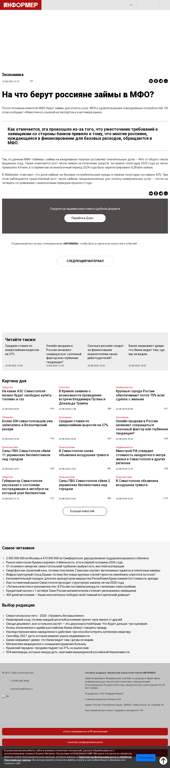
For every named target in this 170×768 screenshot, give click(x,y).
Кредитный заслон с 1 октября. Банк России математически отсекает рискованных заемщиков (71, 590)
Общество (7, 387)
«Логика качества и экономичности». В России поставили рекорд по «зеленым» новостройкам (71, 586)
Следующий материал (85, 261)
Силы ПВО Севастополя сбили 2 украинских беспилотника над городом (84, 485)
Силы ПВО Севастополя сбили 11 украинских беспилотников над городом (26, 455)
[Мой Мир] (166, 81)
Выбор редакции (18, 605)
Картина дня (14, 381)
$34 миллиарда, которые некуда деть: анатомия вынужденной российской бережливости (68, 652)
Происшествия (10, 447)
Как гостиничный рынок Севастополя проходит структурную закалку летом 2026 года (65, 582)
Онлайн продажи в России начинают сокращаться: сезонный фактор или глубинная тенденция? (63, 354)
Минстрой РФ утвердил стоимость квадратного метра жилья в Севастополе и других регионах (140, 457)
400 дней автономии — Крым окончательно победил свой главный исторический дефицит (68, 594)
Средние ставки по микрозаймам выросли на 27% (22, 349)
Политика (64, 387)
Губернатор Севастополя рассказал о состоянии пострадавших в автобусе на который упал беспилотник (25, 487)
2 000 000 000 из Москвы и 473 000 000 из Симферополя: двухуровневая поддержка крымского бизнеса (77, 558)
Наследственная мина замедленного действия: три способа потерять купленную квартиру (68, 631)
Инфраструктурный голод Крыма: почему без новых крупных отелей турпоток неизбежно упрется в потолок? (80, 574)
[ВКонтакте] (151, 81)
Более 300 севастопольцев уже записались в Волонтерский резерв (27, 425)
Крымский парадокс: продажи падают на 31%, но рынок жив (47, 648)
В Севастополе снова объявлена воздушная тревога (84, 453)
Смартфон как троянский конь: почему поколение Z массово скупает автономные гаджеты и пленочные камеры (83, 570)
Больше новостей (82, 511)
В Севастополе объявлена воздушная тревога (137, 483)
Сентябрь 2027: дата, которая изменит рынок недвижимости (48, 636)
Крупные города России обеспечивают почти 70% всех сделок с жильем (140, 395)
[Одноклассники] (156, 81)
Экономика (13, 74)
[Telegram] (161, 81)
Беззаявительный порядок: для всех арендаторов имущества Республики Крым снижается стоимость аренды (82, 578)
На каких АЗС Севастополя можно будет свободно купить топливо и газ (27, 395)
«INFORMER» (71, 243)
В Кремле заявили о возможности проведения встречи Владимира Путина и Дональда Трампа (82, 397)
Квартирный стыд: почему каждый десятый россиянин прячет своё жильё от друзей (64, 619)
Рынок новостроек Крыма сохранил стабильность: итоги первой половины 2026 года (64, 562)
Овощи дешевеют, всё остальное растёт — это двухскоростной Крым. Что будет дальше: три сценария (76, 623)
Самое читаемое (18, 548)
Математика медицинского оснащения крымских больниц (46, 644)
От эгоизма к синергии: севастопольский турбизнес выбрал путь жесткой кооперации (65, 566)
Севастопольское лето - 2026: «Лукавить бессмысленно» (45, 615)
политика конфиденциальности (85, 742)
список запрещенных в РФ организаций (85, 731)
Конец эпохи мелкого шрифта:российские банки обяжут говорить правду (56, 627)
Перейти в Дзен (82, 218)
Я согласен (145, 757)
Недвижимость (124, 387)
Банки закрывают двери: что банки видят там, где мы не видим (147, 349)
